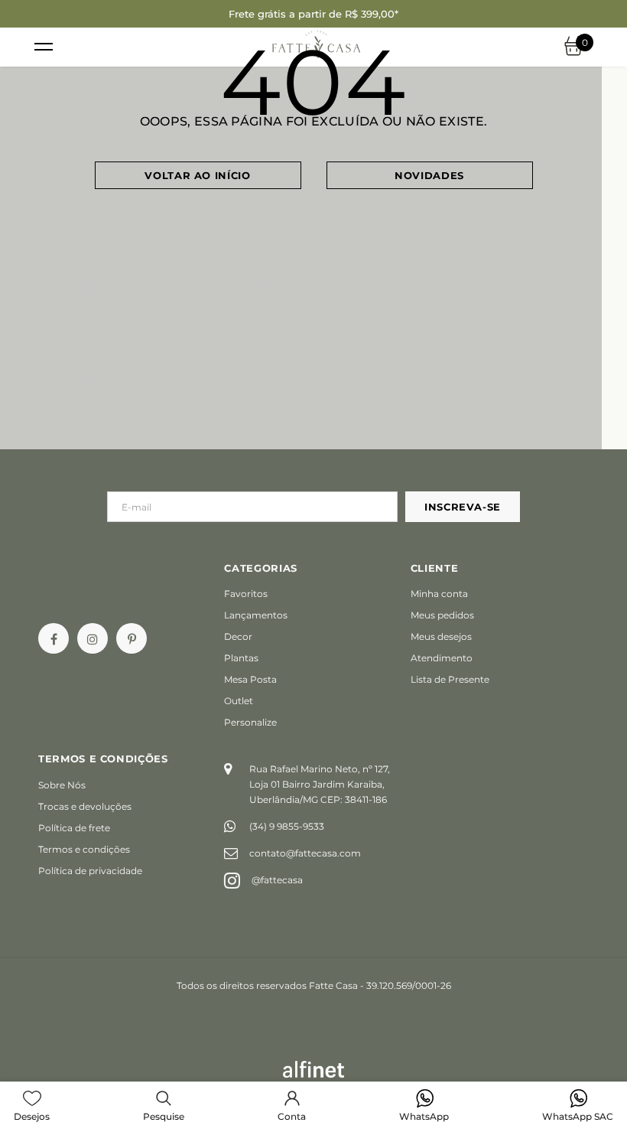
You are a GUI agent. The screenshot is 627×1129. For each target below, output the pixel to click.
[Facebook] (53, 638)
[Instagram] (92, 638)
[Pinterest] (131, 638)
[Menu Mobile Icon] (43, 47)
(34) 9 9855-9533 (286, 826)
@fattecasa (277, 880)
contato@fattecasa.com (305, 853)
